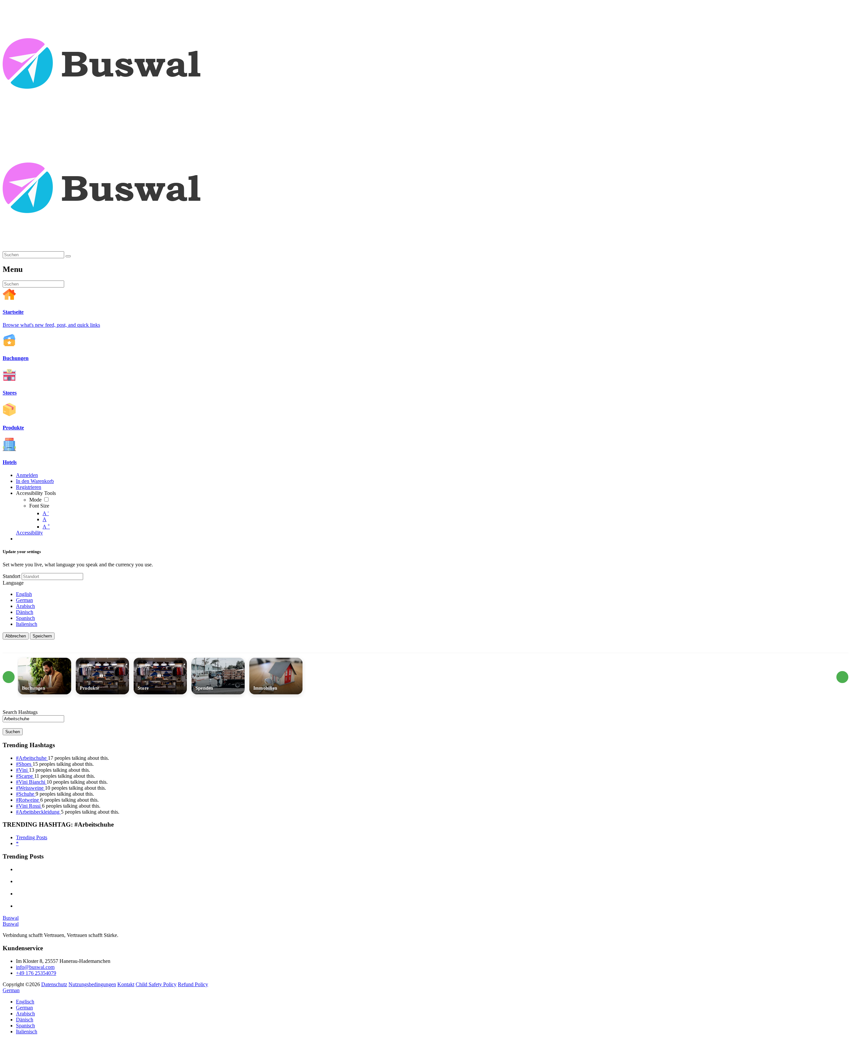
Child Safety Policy (156, 984)
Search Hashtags (20, 712)
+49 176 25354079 (36, 973)
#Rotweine (28, 800)
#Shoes (24, 764)
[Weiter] (842, 677)
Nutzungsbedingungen (92, 984)
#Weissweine (30, 788)
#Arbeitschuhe (32, 758)
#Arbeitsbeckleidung (38, 812)
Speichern (42, 636)
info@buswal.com (35, 967)
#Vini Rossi (29, 806)
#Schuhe (26, 794)
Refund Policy (193, 984)
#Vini (22, 770)
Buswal (11, 918)
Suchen (12, 731)
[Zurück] (9, 677)
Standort (11, 576)
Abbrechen (15, 636)
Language (13, 583)
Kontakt (125, 984)
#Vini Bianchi (31, 782)
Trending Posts (31, 837)
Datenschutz (54, 984)
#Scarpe (25, 776)
